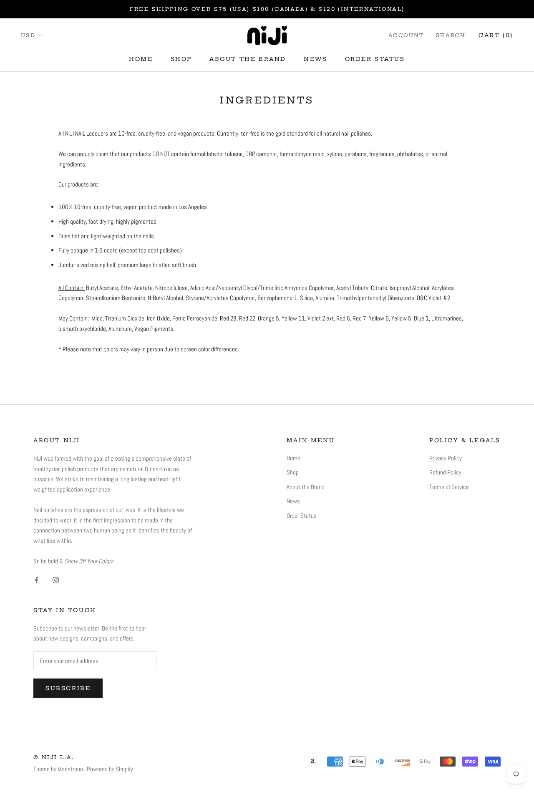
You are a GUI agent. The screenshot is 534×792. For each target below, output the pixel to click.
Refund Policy (445, 472)
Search (451, 35)
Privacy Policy (445, 458)
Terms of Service (449, 487)
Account (406, 35)
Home (141, 58)
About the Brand (247, 58)
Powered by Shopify (110, 769)
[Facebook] (36, 580)
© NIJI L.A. (53, 757)
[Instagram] (56, 580)
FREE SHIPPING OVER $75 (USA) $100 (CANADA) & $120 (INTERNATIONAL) (267, 9)
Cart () (496, 35)
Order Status (375, 58)
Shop (181, 58)
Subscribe (68, 688)
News (315, 58)
